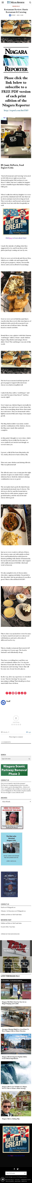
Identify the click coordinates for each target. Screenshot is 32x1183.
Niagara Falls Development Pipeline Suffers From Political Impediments (14, 1057)
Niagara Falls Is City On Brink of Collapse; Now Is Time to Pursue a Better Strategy (14, 1087)
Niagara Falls (16, 6)
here (10, 238)
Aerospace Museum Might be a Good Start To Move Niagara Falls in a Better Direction (15, 1030)
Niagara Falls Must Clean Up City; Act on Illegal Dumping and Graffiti (14, 1002)
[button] (29, 759)
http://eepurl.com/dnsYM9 (16, 110)
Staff (14, 15)
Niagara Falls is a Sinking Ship (10, 1119)
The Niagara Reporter (22, 1177)
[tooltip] (7, 693)
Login (29, 732)
